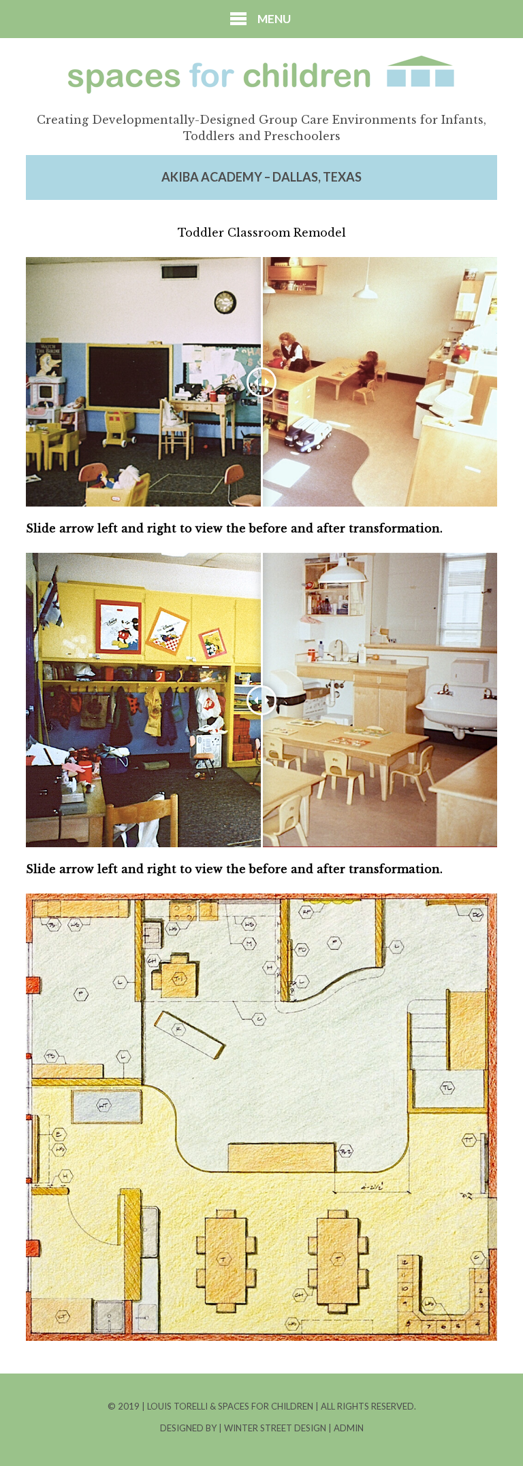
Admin (349, 1427)
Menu (274, 19)
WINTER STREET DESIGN (276, 1427)
